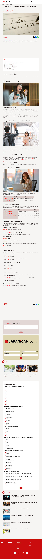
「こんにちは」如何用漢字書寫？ (9, 64)
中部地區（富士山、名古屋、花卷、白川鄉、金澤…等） (14, 478)
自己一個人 (7, 428)
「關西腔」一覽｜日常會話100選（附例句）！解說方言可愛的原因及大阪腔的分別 (21, 374)
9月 (6, 400)
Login (5, 323)
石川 (5, 261)
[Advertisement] (11, 51)
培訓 (6, 424)
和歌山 (5, 264)
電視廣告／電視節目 (9, 468)
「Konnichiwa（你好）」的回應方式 (9, 65)
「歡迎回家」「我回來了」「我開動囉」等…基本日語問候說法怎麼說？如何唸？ (32, 374)
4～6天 (7, 441)
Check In (23, 349)
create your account (10, 323)
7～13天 (7, 442)
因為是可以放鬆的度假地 (9, 417)
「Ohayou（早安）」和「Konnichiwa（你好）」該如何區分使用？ (14, 62)
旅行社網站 (7, 453)
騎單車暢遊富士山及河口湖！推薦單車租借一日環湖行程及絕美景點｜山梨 (22, 515)
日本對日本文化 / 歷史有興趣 (10, 411)
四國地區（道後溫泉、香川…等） (11, 482)
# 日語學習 (10, 11)
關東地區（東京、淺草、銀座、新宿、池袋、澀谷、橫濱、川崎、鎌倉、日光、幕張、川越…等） (20, 476)
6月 (6, 395)
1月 (6, 388)
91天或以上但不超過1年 (9, 448)
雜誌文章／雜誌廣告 (9, 465)
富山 (5, 259)
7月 (6, 397)
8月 (6, 398)
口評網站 (7, 455)
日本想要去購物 (8, 418)
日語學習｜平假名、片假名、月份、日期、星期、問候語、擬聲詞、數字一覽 (22, 522)
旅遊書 (7, 463)
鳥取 (5, 265)
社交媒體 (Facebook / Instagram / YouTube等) (13, 456)
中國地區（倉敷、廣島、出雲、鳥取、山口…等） (13, 480)
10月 (6, 401)
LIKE (6, 37)
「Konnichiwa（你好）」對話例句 (9, 69)
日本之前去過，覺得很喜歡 (10, 408)
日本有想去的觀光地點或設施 (10, 410)
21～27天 (7, 445)
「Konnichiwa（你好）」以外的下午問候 (10, 67)
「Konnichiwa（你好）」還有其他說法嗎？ (10, 66)
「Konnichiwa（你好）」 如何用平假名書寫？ (11, 63)
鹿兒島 (5, 267)
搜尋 (21, 357)
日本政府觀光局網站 (9, 452)
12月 (6, 404)
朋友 (6, 434)
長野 (5, 262)
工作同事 (7, 432)
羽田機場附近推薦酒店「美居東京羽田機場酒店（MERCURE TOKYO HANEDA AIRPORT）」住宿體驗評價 (24, 503)
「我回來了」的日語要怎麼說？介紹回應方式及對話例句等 (19, 529)
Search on (23, 353)
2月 (6, 390)
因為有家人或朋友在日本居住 (10, 412)
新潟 (5, 258)
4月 (6, 393)
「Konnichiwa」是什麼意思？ (8, 60)
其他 (6, 435)
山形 (5, 255)
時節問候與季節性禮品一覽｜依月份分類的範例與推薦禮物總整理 (20, 509)
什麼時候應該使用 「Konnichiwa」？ (9, 61)
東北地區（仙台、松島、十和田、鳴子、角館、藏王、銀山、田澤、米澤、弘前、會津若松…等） (20, 475)
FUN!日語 (10, 4)
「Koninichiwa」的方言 (7, 68)
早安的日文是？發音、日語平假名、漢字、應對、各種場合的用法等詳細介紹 (9, 374)
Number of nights (7, 353)
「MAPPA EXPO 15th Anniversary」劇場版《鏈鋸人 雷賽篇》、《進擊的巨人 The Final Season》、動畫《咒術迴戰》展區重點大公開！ (24, 496)
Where (5, 349)
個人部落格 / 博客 (8, 458)
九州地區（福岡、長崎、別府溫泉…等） (12, 483)
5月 (6, 394)
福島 (5, 256)
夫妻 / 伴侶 (7, 429)
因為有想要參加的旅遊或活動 (10, 415)
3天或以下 (7, 439)
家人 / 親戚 (7, 431)
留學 (6, 421)
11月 (6, 403)
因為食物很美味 (8, 414)
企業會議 (7, 423)
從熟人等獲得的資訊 (9, 469)
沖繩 (5, 268)
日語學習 (6, 4)
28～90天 (7, 446)
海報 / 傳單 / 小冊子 (9, 462)
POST (21, 332)
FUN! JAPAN (2, 4)
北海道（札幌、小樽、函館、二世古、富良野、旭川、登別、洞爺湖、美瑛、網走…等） (18, 473)
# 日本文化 (5, 11)
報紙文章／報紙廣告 (9, 466)
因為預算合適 (8, 420)
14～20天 (7, 444)
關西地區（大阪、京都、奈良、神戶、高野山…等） (13, 479)
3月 (6, 391)
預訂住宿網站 (8, 459)
